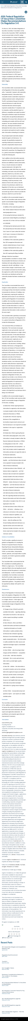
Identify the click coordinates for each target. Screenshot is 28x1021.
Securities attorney (7, 735)
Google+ (4, 866)
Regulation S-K (9, 90)
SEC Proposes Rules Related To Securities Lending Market (14, 983)
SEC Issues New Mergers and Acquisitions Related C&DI (14, 947)
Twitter (16, 866)
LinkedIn (17, 864)
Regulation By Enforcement (10, 955)
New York (20, 847)
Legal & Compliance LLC (13, 859)
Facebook (12, 864)
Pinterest (9, 866)
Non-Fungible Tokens (8, 968)
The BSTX (4, 961)
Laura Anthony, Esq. (7, 722)
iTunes (19, 870)
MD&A (9, 568)
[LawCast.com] (14, 2)
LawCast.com (17, 841)
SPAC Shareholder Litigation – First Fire (13, 1011)
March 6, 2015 (7, 28)
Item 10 (14, 150)
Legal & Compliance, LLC (8, 751)
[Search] (26, 2)
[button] (26, 12)
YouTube (22, 864)
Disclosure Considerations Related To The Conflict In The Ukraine (13, 975)
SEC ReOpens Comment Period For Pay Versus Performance (13, 991)
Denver (14, 854)
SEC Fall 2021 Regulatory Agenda (11, 998)
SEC (7, 318)
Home (2, 6)
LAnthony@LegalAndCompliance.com (12, 732)
